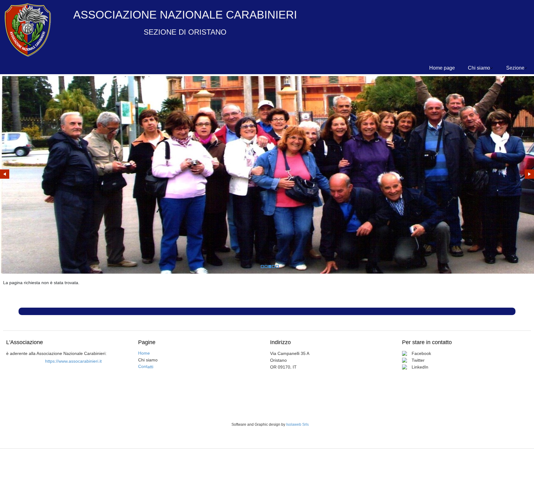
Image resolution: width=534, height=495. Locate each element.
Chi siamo (479, 67)
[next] (529, 174)
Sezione (515, 67)
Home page (442, 67)
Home (144, 353)
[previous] (4, 174)
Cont (145, 366)
